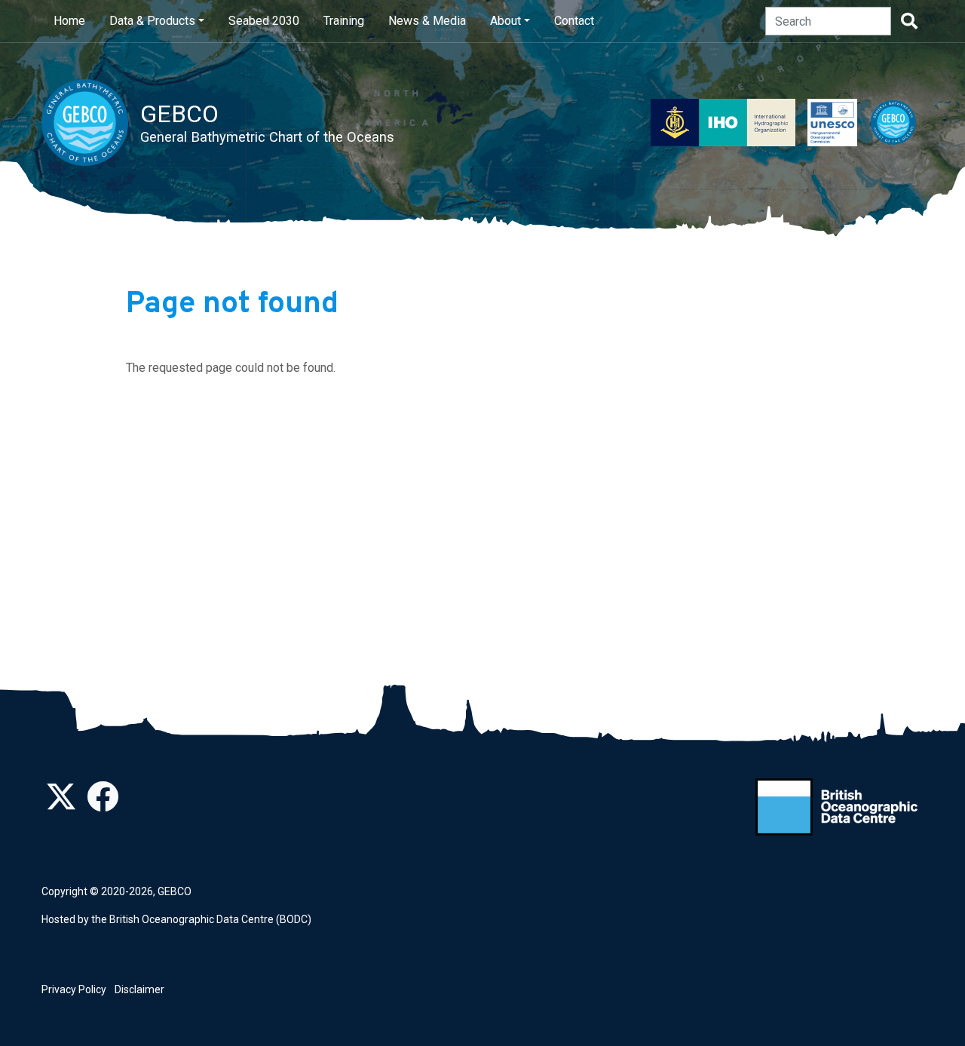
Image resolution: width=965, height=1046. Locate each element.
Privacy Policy (73, 989)
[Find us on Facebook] (102, 805)
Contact (574, 21)
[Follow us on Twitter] (61, 805)
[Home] (90, 122)
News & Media (427, 21)
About (505, 21)
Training (343, 21)
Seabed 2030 (263, 21)
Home (69, 21)
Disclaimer (139, 989)
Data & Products (152, 21)
